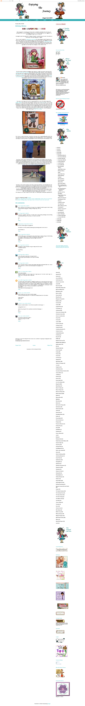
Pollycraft (58, 421)
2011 (58, 152)
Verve (57, 506)
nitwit (57, 410)
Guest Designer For (57, 20)
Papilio (57, 416)
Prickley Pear (58, 425)
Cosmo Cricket (59, 323)
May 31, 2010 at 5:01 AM (28, 223)
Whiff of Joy (58, 511)
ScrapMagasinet (59, 448)
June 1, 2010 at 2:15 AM (26, 292)
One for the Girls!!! (61, 183)
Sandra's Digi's (59, 442)
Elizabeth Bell (58, 348)
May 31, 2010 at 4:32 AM (24, 213)
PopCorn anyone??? (62, 208)
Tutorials (57, 504)
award (57, 283)
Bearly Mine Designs (27, 198)
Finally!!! (59, 177)
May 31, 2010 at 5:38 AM (25, 234)
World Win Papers (59, 521)
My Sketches (48, 20)
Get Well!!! (60, 193)
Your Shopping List (32, 20)
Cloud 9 (57, 317)
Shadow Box (60, 181)
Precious (59, 200)
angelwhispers (21, 223)
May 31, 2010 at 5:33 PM (27, 271)
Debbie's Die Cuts (59, 340)
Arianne (19, 292)
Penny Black (58, 418)
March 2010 (60, 213)
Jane (19, 205)
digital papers (58, 344)
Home (17, 20)
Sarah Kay (58, 444)
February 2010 (61, 215)
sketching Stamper (59, 455)
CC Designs (58, 308)
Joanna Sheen (59, 372)
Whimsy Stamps (59, 513)
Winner (57, 519)
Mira (19, 316)
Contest (57, 319)
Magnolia (58, 384)
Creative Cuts (58, 331)
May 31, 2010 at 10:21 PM (27, 280)
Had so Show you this (62, 205)
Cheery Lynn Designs (60, 312)
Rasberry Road (59, 438)
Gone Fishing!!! (61, 180)
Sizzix (57, 452)
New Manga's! (60, 210)
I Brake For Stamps (59, 363)
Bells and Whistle (59, 289)
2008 (58, 220)
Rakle (57, 437)
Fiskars (57, 353)
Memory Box (58, 397)
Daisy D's (58, 336)
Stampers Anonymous (60, 465)
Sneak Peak (58, 457)
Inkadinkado (58, 368)
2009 (58, 218)
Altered (57, 274)
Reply (19, 210)
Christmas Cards (59, 314)
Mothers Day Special (62, 197)
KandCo (57, 376)
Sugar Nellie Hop (61, 173)
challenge (58, 310)
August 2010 (60, 161)
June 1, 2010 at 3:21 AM (27, 303)
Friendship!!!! (60, 207)
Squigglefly (58, 461)
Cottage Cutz (58, 325)
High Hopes (58, 361)
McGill (57, 395)
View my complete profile (61, 85)
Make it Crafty (58, 387)
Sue (19, 213)
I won (57, 365)
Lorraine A (20, 303)
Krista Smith (58, 380)
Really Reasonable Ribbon (61, 440)
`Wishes (59, 167)
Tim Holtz (58, 500)
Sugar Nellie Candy (61, 169)
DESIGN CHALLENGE (60, 342)
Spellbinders (58, 459)
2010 (58, 153)
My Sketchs (58, 406)
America (57, 276)
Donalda (63, 77)
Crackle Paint (58, 327)
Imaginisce (58, 367)
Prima (16, 199)
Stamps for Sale (59, 471)
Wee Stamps (58, 509)
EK (56, 346)
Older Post (49, 345)
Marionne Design (59, 391)
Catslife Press (58, 306)
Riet (19, 245)
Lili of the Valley (59, 382)
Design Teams (40, 20)
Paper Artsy (58, 412)
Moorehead (49, 198)
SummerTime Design (60, 484)
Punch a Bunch (59, 433)
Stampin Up (58, 467)
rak (56, 435)
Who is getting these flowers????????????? (62, 186)
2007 (58, 222)
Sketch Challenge (21, 199)
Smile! (59, 172)
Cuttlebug (58, 334)
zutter (57, 523)
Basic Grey (20, 198)
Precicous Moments (60, 423)
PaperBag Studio (59, 414)
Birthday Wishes (61, 170)
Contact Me (23, 20)
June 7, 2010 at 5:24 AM (24, 316)
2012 (58, 150)
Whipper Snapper (59, 515)
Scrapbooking (58, 446)
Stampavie (58, 463)
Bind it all (58, 293)
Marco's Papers (59, 389)
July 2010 (60, 163)
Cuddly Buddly (37, 198)
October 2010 (61, 158)
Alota (57, 272)
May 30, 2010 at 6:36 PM (24, 205)
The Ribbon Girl (59, 498)
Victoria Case (58, 508)
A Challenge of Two (62, 199)
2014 (58, 147)
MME (57, 399)
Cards (32, 198)
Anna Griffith (58, 278)
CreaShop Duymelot (60, 329)
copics (57, 321)
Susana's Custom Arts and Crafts (42, 199)
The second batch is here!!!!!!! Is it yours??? (62, 189)
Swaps (57, 489)
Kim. (19, 263)
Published (58, 431)
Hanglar (57, 359)
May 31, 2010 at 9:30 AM (24, 245)
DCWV (57, 338)
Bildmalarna (58, 291)
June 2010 (60, 164)
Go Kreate (58, 357)
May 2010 (60, 166)
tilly (18, 254)
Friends (57, 355)
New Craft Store (61, 178)
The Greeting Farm (59, 492)
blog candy (58, 295)
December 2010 (61, 155)
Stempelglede (58, 474)
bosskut (57, 302)
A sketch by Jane (61, 202)
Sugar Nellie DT (33, 199)
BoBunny (58, 300)
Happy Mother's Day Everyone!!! (62, 196)
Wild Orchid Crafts (59, 517)
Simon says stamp (59, 450)
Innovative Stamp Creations (61, 370)
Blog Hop (58, 297)
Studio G (57, 478)
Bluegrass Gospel (59, 298)
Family (57, 351)
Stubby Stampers (59, 476)
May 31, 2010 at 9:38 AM (24, 254)
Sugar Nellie (27, 199)
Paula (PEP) (20, 280)
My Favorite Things (60, 404)
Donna (19, 234)
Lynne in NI (20, 271)
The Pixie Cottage (59, 496)
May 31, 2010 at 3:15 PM (24, 263)
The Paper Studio (59, 494)
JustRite (57, 374)
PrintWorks (58, 429)
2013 (58, 149)
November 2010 (61, 156)
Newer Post (18, 345)
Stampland (58, 469)
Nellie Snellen (58, 408)
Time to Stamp (59, 502)
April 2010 (60, 212)
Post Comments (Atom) (36, 349)
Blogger (49, 703)
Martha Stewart (43, 198)
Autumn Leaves (59, 281)
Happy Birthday (61, 175)
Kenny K (57, 378)
